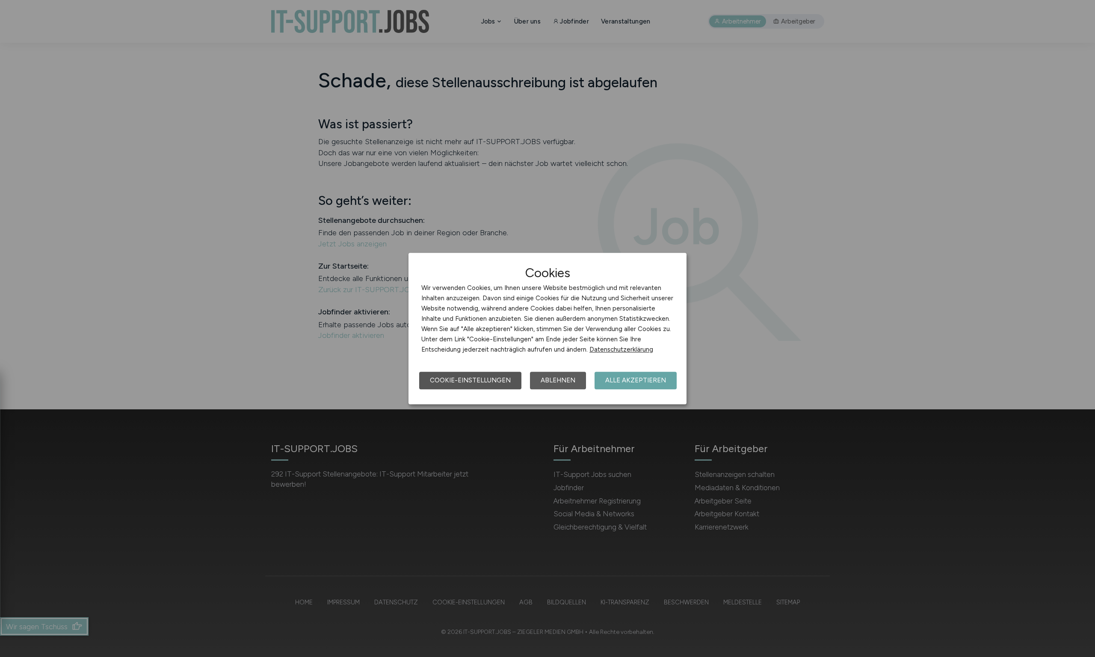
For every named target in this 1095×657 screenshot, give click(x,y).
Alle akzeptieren (635, 380)
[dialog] (547, 328)
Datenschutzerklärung (621, 349)
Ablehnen (558, 380)
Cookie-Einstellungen (470, 380)
